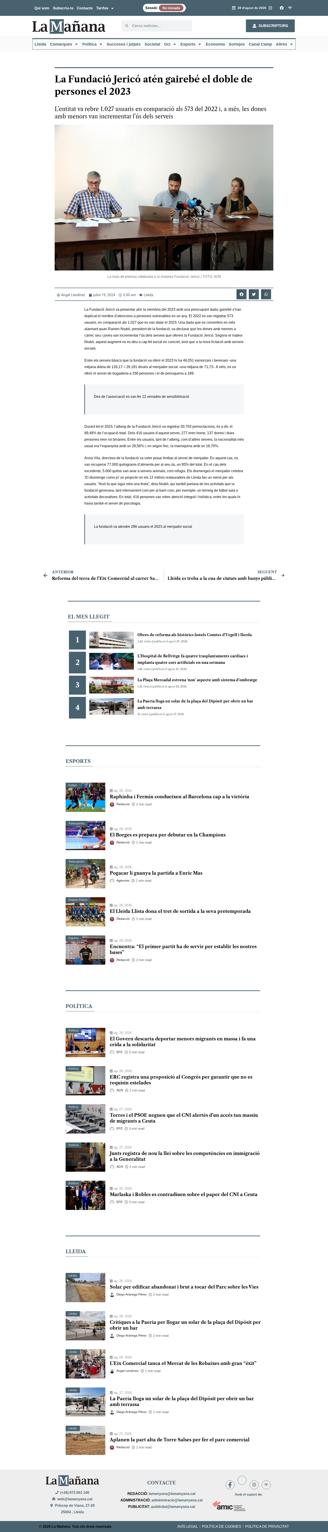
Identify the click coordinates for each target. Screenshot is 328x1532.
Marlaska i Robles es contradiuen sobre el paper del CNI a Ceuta (183, 1194)
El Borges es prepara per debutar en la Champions (168, 835)
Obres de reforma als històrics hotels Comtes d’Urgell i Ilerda (194, 635)
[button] (242, 294)
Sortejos (237, 44)
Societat (152, 44)
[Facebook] (230, 1484)
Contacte (85, 8)
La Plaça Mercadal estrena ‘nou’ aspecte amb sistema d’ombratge (197, 680)
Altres (281, 44)
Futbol (73, 785)
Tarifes (102, 8)
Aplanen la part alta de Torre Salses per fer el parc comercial (179, 1439)
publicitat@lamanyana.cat (173, 1507)
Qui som (41, 8)
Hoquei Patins (78, 899)
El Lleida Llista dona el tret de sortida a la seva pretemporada (180, 911)
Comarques (61, 44)
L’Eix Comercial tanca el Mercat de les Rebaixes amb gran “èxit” (183, 1363)
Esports (188, 44)
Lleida (40, 44)
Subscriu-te (63, 8)
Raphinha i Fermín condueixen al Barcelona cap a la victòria (179, 796)
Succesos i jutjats (124, 44)
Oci (167, 44)
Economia (215, 44)
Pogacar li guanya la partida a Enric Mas (156, 873)
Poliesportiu (77, 823)
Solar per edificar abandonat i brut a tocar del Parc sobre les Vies (184, 1287)
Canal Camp (260, 44)
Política (89, 44)
